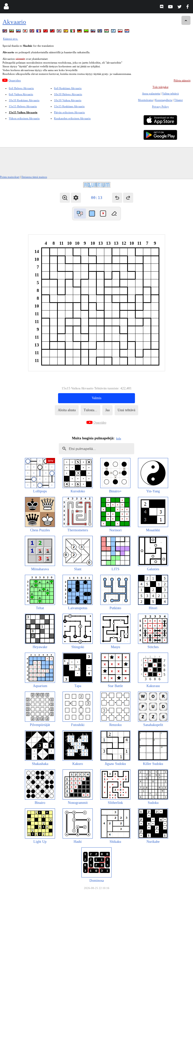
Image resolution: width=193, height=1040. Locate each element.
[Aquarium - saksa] (80, 31)
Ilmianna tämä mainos (34, 176)
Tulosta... (90, 410)
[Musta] (92, 214)
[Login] (6, 7)
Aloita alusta (67, 410)
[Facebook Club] (188, 7)
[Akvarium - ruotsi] (100, 31)
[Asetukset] (76, 198)
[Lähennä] (65, 198)
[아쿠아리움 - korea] (59, 31)
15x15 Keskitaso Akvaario (69, 106)
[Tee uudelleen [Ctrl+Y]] (128, 198)
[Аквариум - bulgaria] (12, 31)
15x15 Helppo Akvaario (23, 106)
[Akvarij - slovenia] (93, 31)
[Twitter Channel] (179, 7)
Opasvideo (15, 80)
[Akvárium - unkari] (107, 31)
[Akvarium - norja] (32, 31)
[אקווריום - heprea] (114, 31)
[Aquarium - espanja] (66, 31)
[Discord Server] (162, 7)
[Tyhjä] (114, 214)
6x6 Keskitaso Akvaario (68, 88)
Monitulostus (145, 99)
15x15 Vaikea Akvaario (23, 112)
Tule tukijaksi (160, 86)
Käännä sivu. (10, 38)
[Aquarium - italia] (73, 31)
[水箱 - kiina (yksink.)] (46, 31)
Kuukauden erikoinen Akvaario (72, 118)
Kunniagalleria (163, 99)
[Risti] (103, 214)
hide (118, 438)
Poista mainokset (9, 176)
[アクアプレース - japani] (25, 31)
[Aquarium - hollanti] (127, 31)
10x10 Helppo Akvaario (68, 94)
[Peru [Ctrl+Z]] (117, 198)
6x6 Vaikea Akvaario (21, 94)
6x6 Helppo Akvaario (21, 88)
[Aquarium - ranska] (39, 31)
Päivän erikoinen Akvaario (69, 112)
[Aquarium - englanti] (5, 31)
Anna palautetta (151, 93)
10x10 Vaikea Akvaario (67, 100)
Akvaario (14, 21)
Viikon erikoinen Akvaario (24, 118)
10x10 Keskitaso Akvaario (24, 100)
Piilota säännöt (182, 80)
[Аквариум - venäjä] (19, 31)
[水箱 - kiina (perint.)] (53, 31)
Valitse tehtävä (170, 93)
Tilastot (178, 99)
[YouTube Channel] (171, 7)
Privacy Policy (160, 106)
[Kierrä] (80, 214)
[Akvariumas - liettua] (86, 31)
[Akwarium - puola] (120, 31)
